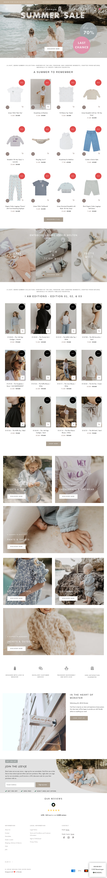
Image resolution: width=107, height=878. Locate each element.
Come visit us (79, 718)
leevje (67, 830)
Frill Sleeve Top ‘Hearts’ (66, 113)
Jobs (6, 849)
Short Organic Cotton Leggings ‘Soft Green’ (92, 207)
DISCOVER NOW (53, 50)
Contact (7, 833)
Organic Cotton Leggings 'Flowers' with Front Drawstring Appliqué (15, 207)
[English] (100, 9)
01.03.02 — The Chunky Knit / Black (41, 338)
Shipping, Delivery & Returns (13, 843)
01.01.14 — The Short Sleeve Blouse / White (66, 432)
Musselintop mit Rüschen (41, 113)
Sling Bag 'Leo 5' (41, 160)
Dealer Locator (9, 840)
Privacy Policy (34, 842)
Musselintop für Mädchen (66, 160)
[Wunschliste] (90, 9)
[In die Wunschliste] (7, 107)
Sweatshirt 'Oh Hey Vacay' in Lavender (15, 161)
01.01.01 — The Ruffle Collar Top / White (66, 338)
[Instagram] (68, 837)
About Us (7, 830)
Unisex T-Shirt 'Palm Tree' (15, 113)
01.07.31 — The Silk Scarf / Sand (91, 431)
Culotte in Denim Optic (91, 160)
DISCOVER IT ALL (53, 219)
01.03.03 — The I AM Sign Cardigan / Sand (41, 432)
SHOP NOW (53, 444)
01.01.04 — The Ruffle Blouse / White (40, 385)
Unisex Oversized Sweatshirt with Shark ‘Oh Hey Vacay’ (66, 207)
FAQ (6, 846)
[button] (97, 870)
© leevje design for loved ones (18, 869)
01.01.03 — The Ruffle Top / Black (15, 431)
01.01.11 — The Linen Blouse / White (66, 385)
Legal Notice (33, 830)
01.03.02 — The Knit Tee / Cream (92, 384)
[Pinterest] (73, 837)
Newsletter (8, 836)
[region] (53, 31)
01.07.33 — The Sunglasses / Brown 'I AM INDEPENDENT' (15, 385)
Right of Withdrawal (35, 839)
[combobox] (100, 9)
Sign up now (43, 785)
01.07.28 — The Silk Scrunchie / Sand (91, 338)
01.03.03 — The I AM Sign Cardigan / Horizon (15, 338)
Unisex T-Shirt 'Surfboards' (40, 206)
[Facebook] (64, 837)
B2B (75, 9)
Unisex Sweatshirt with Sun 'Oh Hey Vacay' (92, 114)
